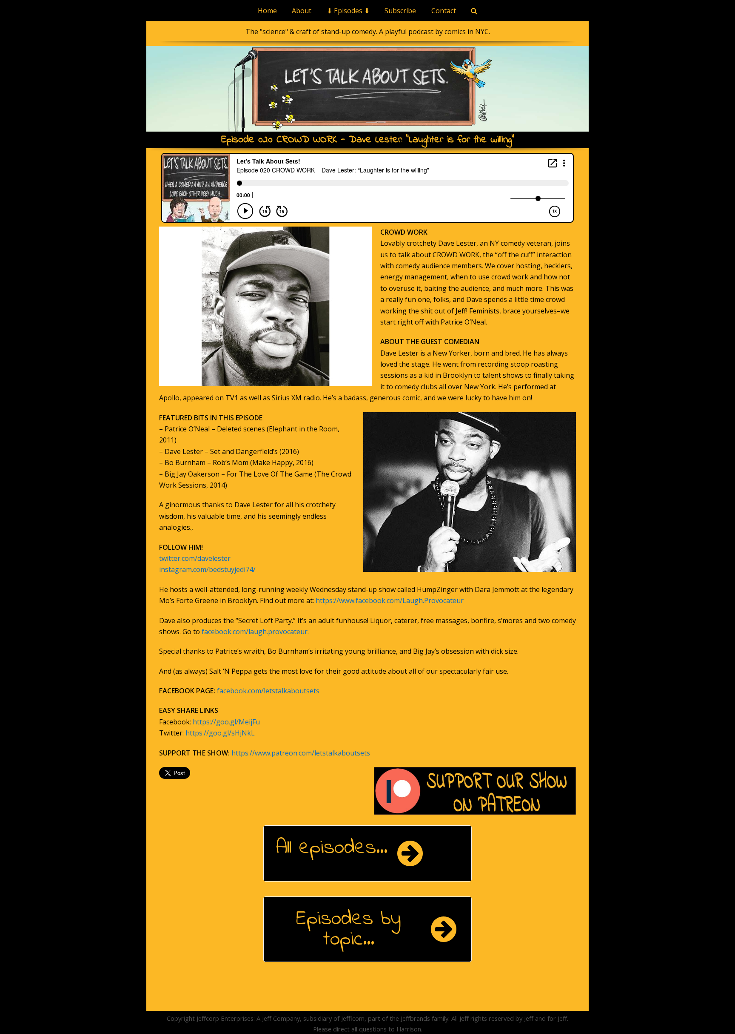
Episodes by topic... (348, 929)
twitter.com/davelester (195, 558)
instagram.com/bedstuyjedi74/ (207, 569)
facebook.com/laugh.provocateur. (255, 631)
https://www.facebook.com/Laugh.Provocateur (390, 600)
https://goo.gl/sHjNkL (220, 733)
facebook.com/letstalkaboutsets (268, 690)
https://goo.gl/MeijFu (226, 722)
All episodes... (331, 848)
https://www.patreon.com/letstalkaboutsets (300, 753)
